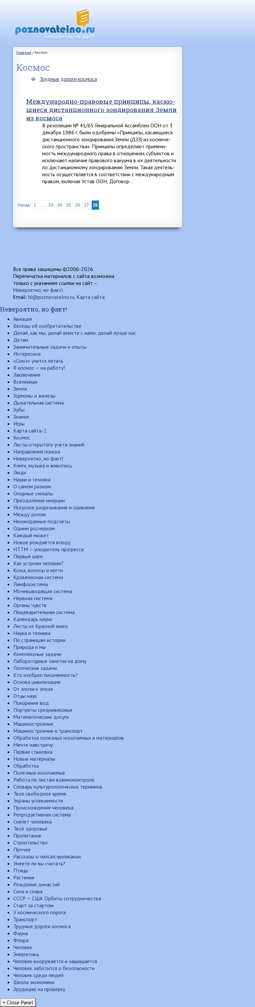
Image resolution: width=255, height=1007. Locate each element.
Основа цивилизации (36, 682)
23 (50, 205)
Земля (20, 388)
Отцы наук (25, 695)
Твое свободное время (39, 793)
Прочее (22, 849)
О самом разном (32, 486)
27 (86, 205)
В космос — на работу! (39, 367)
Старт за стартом (33, 905)
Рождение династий (36, 884)
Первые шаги (28, 556)
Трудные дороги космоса (68, 78)
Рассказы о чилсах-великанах (47, 856)
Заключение (27, 374)
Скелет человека (32, 821)
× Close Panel (18, 1002)
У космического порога (39, 912)
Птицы (20, 870)
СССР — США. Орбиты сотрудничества (57, 898)
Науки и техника (31, 479)
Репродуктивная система (42, 814)
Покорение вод (31, 702)
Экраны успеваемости (38, 800)
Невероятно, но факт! (38, 290)
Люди (19, 472)
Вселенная (25, 381)
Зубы (19, 409)
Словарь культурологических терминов (57, 786)
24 (59, 205)
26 (77, 205)
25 (68, 205)
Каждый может (31, 535)
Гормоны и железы (34, 395)
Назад (24, 205)
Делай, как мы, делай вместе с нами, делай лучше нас (74, 332)
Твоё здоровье (30, 828)
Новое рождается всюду (41, 542)
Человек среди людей (38, 975)
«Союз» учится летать (38, 360)
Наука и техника (31, 633)
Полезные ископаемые (39, 772)
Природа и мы (29, 647)
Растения (23, 877)
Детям (20, 339)
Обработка (26, 765)
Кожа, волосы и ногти (38, 570)
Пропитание (27, 835)
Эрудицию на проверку (39, 989)
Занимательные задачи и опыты (50, 346)
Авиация (22, 318)
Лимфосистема (30, 584)
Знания (21, 416)
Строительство (30, 842)
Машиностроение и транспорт (48, 730)
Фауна (20, 933)
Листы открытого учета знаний (48, 444)
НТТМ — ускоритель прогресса (48, 549)
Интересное (27, 353)
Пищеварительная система (44, 612)
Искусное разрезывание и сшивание (54, 507)
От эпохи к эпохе (33, 689)
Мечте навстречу (33, 744)
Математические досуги (41, 716)
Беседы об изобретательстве (47, 325)
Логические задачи (35, 668)
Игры (19, 423)
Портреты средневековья (42, 709)
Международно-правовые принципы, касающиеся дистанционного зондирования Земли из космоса (101, 109)
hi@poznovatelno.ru (51, 297)
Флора (21, 940)
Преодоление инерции (39, 500)
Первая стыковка (32, 751)
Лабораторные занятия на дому (49, 661)
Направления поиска (36, 451)
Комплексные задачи (37, 654)
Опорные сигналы (33, 493)
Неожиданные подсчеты (41, 521)
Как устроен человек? (38, 563)
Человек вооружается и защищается (55, 961)
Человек (22, 947)
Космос (21, 437)
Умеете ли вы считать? (39, 863)
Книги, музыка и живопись (42, 465)
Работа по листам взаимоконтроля (53, 779)
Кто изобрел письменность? (45, 675)
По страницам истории (39, 640)
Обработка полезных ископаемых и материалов (68, 737)
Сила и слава (27, 891)
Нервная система (32, 598)
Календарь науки (32, 619)
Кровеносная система (38, 577)
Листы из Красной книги (40, 626)
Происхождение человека (43, 807)
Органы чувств (29, 605)
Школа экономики (33, 982)
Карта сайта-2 (29, 430)
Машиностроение (33, 723)
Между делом (29, 514)
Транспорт (25, 919)
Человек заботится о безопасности (54, 968)
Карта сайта (90, 297)
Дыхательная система (38, 402)
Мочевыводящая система (42, 591)
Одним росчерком (34, 528)
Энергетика (26, 954)
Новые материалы (34, 758)
